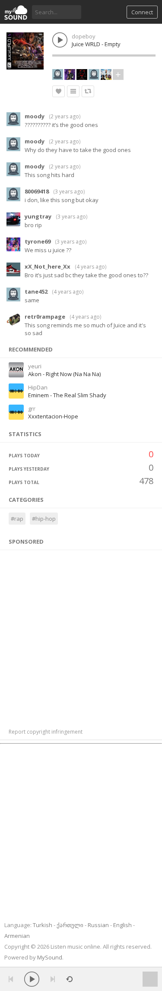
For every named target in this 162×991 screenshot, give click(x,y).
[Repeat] (69, 979)
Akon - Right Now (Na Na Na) (64, 374)
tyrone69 (38, 241)
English (122, 925)
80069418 (37, 191)
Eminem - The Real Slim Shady (67, 395)
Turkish (42, 925)
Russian (98, 925)
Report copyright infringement (46, 731)
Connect (142, 12)
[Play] (31, 979)
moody (34, 116)
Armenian (17, 936)
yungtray (38, 216)
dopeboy (83, 36)
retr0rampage (45, 316)
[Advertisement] (81, 634)
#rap (17, 518)
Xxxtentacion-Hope (53, 416)
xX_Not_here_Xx (47, 266)
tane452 (36, 291)
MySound (49, 957)
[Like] (58, 91)
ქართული (70, 925)
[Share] (88, 91)
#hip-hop (44, 518)
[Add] (73, 91)
